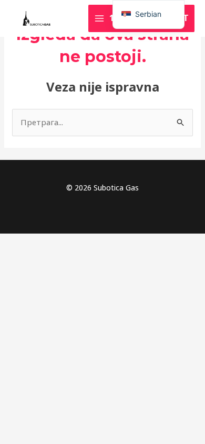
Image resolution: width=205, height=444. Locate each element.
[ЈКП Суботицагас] (37, 18)
